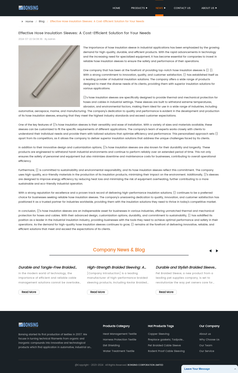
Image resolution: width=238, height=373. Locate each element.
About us (207, 8)
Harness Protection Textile (119, 340)
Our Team (205, 345)
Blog (42, 21)
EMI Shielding (111, 345)
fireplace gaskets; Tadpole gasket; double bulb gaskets (166, 340)
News (159, 8)
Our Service (206, 351)
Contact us (182, 8)
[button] (210, 250)
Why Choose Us (209, 340)
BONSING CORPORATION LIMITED (145, 365)
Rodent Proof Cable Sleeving (166, 351)
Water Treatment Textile (118, 351)
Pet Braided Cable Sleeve (164, 345)
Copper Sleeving (158, 334)
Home (116, 8)
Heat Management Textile (120, 334)
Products (138, 8)
